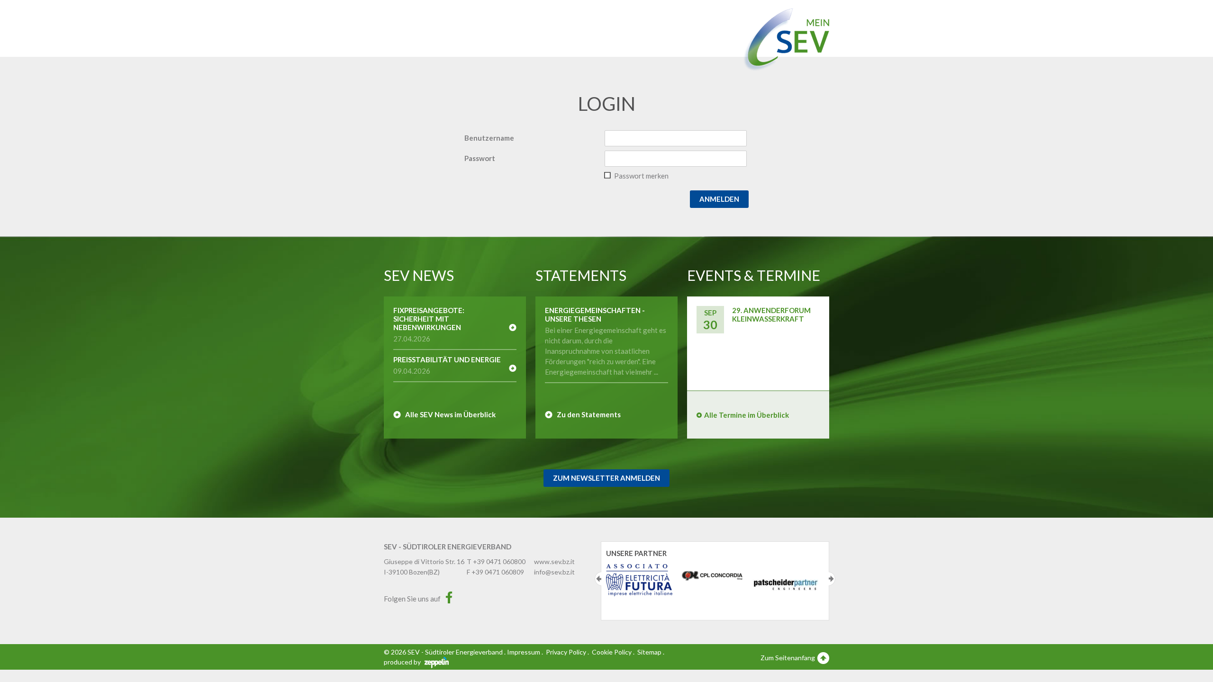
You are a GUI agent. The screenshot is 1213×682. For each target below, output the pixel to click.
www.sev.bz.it (554, 561)
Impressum (523, 652)
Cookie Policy (612, 652)
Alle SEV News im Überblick (450, 414)
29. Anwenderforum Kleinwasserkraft (771, 314)
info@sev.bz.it (554, 572)
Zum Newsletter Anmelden (606, 478)
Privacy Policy (566, 652)
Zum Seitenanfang (788, 658)
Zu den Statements (589, 414)
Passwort (479, 158)
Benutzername (489, 138)
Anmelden (719, 199)
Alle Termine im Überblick (746, 415)
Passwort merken (641, 175)
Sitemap (649, 652)
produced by (403, 662)
